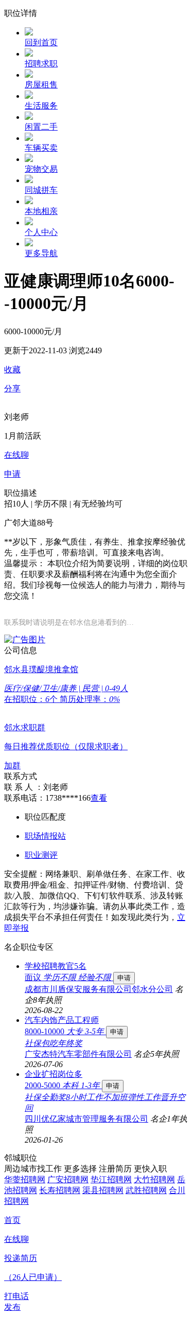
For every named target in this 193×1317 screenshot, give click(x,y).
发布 (12, 1307)
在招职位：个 (32, 699)
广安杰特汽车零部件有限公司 (78, 1054)
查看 (99, 797)
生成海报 (175, 1237)
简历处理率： (90, 699)
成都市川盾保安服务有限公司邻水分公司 (99, 989)
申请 (124, 978)
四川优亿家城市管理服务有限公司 (86, 1118)
